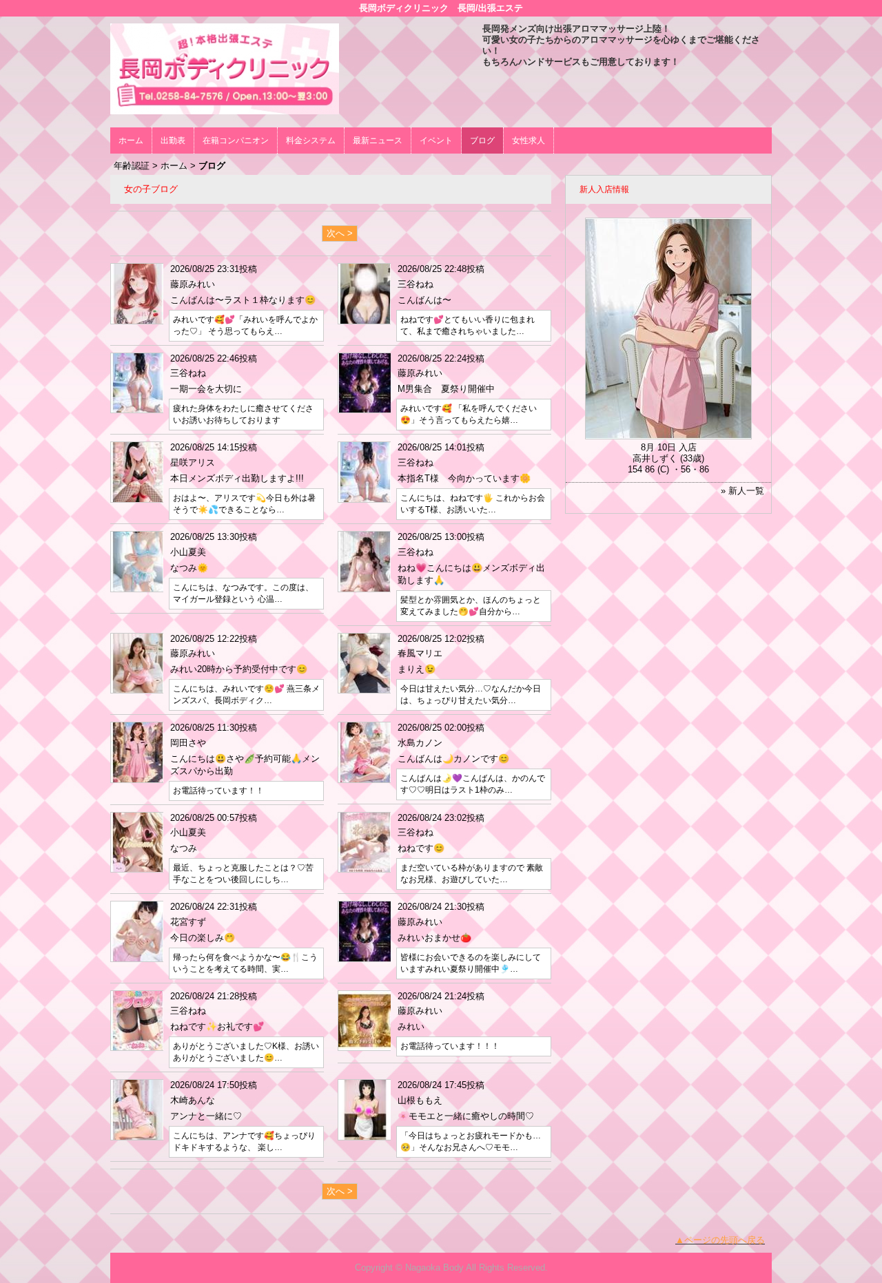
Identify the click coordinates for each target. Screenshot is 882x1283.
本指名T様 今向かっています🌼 (464, 478)
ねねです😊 (421, 848)
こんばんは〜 (424, 300)
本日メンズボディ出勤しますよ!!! (237, 478)
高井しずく (655, 458)
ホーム (131, 140)
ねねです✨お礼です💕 (217, 1026)
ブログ (482, 140)
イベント (436, 140)
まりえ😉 (416, 669)
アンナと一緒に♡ (206, 1116)
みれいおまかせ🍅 (434, 937)
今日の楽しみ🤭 (202, 937)
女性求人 (528, 140)
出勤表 (173, 140)
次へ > (340, 233)
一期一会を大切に (206, 389)
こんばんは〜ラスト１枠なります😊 (243, 300)
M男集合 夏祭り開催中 (446, 389)
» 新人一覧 (742, 491)
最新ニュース (377, 140)
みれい (411, 1026)
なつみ (183, 848)
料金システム (311, 140)
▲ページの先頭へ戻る (720, 1240)
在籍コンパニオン (236, 140)
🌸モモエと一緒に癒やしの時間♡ (466, 1116)
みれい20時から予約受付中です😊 (238, 669)
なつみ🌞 (189, 568)
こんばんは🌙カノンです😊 (453, 758)
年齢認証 (132, 165)
